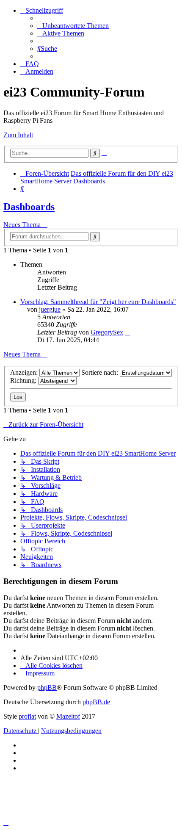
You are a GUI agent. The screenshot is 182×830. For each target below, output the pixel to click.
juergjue (50, 309)
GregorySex (107, 332)
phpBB (47, 687)
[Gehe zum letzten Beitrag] (127, 332)
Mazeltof (68, 716)
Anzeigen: (24, 372)
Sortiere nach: (100, 372)
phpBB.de (96, 702)
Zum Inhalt (18, 134)
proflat (27, 716)
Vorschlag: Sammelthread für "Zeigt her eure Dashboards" (98, 301)
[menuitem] (73, 25)
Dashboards (29, 206)
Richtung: (24, 380)
